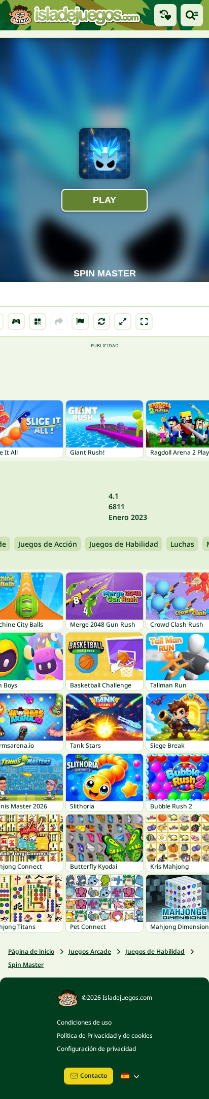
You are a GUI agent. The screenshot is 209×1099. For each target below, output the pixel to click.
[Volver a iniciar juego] (101, 321)
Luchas (182, 544)
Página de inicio (31, 951)
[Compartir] (58, 321)
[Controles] (16, 321)
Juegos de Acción (47, 544)
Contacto (93, 1075)
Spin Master (26, 964)
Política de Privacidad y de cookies (105, 1035)
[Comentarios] (80, 321)
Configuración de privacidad (96, 1048)
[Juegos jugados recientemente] (165, 15)
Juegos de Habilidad (123, 544)
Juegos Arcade (89, 951)
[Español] (131, 1076)
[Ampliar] (122, 321)
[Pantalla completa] (144, 321)
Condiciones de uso (84, 1022)
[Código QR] (37, 321)
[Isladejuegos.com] (74, 15)
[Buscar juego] (192, 15)
